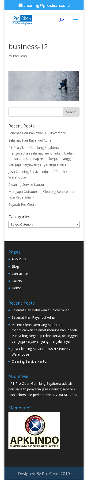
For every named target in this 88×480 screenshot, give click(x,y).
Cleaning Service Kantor (26, 184)
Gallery (17, 281)
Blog (15, 266)
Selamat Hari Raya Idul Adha (29, 140)
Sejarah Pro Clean (22, 204)
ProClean (20, 56)
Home (16, 288)
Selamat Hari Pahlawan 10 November (36, 133)
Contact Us (20, 273)
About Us (19, 259)
